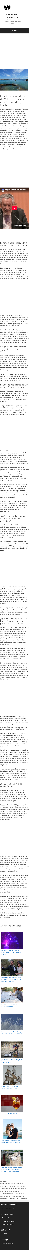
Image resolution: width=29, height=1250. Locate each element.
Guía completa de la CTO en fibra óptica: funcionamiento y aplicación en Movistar (12, 952)
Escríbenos (4, 1233)
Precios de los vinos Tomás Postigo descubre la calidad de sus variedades (12, 1033)
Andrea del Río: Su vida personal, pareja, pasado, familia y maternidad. (11, 1141)
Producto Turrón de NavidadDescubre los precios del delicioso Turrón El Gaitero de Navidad (12, 1061)
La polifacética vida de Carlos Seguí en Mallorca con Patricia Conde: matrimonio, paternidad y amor (11, 1169)
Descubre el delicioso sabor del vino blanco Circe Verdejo (11, 1005)
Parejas (4, 1181)
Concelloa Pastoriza (12, 16)
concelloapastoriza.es (7, 1243)
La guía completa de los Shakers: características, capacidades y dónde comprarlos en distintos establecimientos (13, 1196)
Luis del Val (11, 1183)
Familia (4, 1183)
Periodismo (11, 1186)
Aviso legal (5, 1218)
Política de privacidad (8, 1221)
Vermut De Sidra (12, 1113)
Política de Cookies (8, 1224)
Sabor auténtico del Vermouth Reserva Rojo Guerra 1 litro (9, 1087)
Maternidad (19, 1183)
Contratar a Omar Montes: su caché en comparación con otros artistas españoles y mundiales (11, 979)
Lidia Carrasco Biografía (7, 1208)
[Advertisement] (14, 52)
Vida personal (20, 1186)
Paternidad (3, 1186)
